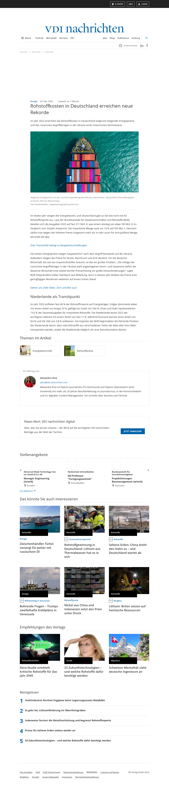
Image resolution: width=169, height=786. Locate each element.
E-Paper (119, 4)
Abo (131, 4)
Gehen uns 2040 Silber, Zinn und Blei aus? (53, 287)
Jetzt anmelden (133, 431)
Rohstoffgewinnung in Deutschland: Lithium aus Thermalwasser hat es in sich (82, 551)
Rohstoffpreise (85, 350)
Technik (39, 38)
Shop (112, 38)
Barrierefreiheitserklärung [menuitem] (87, 777)
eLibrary (136, 38)
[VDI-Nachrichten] (84, 28)
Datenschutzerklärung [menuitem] (73, 772)
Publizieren (123, 38)
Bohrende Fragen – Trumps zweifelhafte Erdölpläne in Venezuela (39, 610)
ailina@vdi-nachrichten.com (54, 382)
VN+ (72, 38)
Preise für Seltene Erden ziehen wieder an (50, 730)
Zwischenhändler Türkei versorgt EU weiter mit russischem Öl (37, 548)
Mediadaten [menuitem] (91, 772)
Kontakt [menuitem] (35, 777)
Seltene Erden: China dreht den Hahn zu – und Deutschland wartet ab (128, 549)
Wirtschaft (51, 38)
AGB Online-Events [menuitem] (51, 772)
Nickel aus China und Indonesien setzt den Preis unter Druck (83, 609)
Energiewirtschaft (42, 350)
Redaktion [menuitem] (24, 777)
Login (144, 4)
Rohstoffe (49, 52)
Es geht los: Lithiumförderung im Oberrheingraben (55, 710)
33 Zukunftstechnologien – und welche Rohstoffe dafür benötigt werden (83, 671)
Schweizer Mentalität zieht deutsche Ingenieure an (127, 669)
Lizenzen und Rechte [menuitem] (109, 772)
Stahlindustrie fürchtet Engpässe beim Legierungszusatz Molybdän (65, 700)
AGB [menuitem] (38, 772)
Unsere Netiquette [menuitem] (50, 777)
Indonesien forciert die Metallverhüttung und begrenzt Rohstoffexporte (68, 720)
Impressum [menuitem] (67, 777)
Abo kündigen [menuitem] (26, 772)
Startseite (23, 52)
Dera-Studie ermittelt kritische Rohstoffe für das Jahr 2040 (38, 671)
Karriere (63, 38)
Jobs (105, 38)
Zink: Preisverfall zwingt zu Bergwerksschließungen (58, 245)
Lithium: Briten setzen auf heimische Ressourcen (127, 608)
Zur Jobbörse (26, 490)
